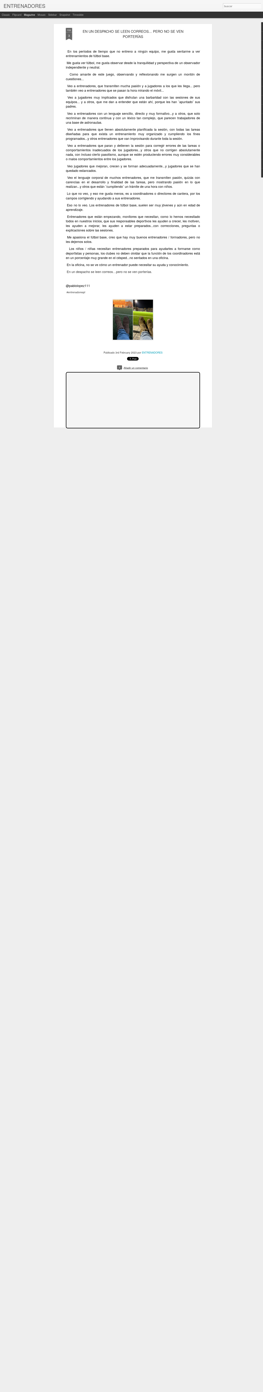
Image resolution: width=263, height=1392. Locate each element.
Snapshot (64, 14)
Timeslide (78, 14)
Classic (6, 14)
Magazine (29, 14)
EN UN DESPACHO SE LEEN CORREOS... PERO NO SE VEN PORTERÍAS (133, 34)
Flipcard (16, 14)
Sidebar (52, 14)
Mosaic (42, 14)
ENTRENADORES (152, 352)
